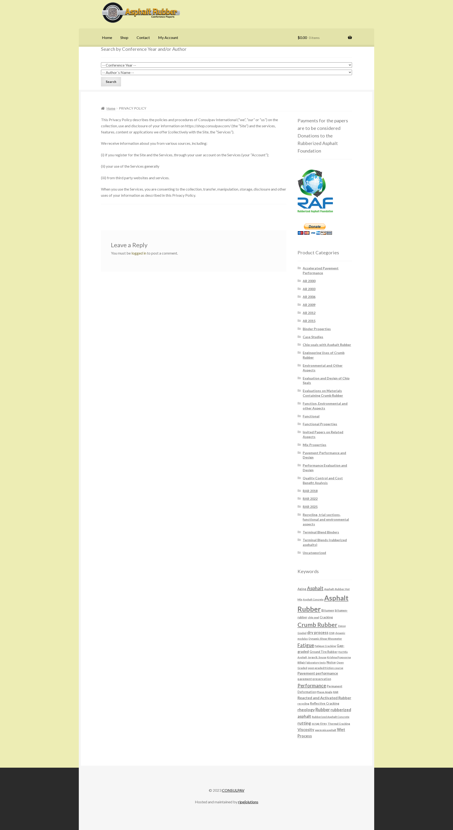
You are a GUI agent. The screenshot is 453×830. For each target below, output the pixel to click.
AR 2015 (309, 321)
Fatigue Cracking (325, 645)
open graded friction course (325, 667)
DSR (332, 632)
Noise (331, 662)
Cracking (326, 617)
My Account (168, 37)
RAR (335, 692)
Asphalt (315, 588)
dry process (317, 632)
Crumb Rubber (317, 624)
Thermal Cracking (338, 723)
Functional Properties (320, 424)
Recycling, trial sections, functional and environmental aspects (326, 519)
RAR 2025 (310, 507)
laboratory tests (316, 662)
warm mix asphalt (325, 730)
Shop (124, 37)
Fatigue (306, 645)
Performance (312, 685)
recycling (303, 703)
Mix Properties (314, 445)
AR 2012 (309, 313)
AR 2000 (309, 281)
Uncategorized (314, 553)
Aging (302, 589)
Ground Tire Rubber (324, 652)
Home (107, 37)
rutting (304, 723)
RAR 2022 (310, 499)
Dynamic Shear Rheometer (325, 638)
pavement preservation (314, 679)
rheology (306, 709)
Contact (143, 37)
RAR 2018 (310, 491)
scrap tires (319, 723)
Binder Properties (317, 329)
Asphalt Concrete (313, 599)
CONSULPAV (233, 790)
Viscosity (306, 729)
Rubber (322, 709)
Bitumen (327, 610)
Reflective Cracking (324, 703)
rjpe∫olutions (248, 802)
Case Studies (313, 337)
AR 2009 (309, 305)
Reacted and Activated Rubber (324, 697)
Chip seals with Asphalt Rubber (327, 345)
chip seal (313, 617)
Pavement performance (318, 673)
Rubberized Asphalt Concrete (330, 716)
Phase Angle (324, 692)
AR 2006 (309, 297)
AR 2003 (309, 289)
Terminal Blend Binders (321, 532)
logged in (138, 253)
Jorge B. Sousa (317, 657)
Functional (311, 416)
